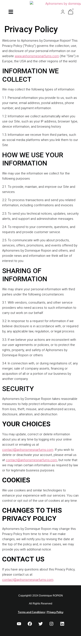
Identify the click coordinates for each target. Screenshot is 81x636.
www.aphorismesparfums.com (37, 56)
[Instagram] (51, 623)
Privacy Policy (55, 612)
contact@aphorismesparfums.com (27, 450)
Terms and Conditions (31, 612)
